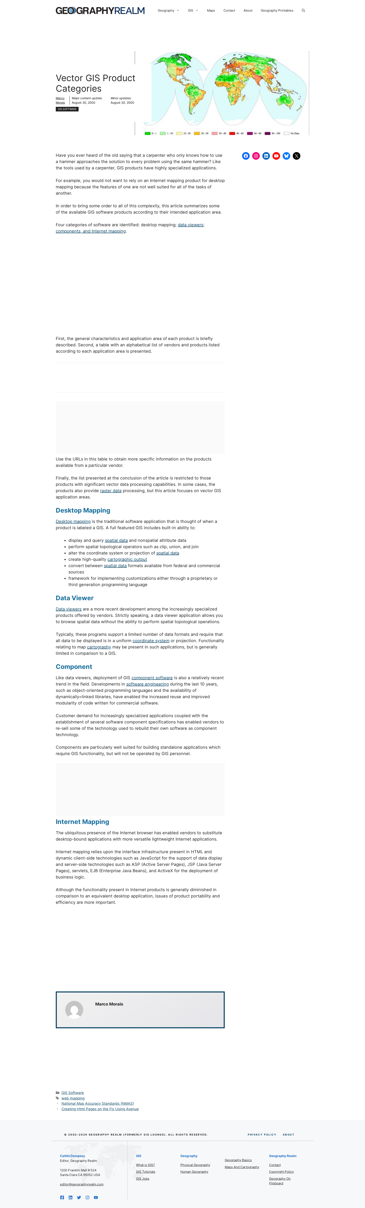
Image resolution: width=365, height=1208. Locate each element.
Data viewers (69, 609)
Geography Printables (277, 10)
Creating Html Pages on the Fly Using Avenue (100, 1109)
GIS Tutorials (145, 1172)
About (248, 10)
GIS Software (67, 109)
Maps (211, 10)
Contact (229, 10)
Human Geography (194, 1172)
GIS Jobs (142, 1179)
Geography (166, 10)
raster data (110, 490)
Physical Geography (195, 1165)
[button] (303, 10)
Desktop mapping (73, 521)
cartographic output (127, 559)
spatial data (116, 540)
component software (152, 677)
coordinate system (151, 640)
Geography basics (238, 1160)
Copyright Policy (281, 1172)
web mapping (72, 1098)
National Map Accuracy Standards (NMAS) (97, 1103)
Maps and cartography (242, 1167)
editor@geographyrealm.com (82, 1184)
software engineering (147, 684)
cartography (99, 647)
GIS (190, 10)
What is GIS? (145, 1165)
